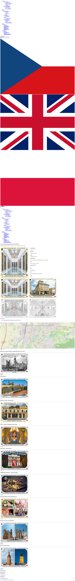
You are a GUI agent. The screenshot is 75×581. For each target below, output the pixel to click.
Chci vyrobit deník (8, 8)
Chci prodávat (7, 7)
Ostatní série (7, 16)
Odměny (7, 21)
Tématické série (8, 223)
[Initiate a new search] (73, 323)
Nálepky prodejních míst (9, 230)
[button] (1, 323)
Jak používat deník (8, 2)
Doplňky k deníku (8, 226)
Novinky (3, 23)
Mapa (3, 9)
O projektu (3, 24)
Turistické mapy (8, 20)
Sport (6, 14)
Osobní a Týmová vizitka (9, 3)
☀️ (0, 38)
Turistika (7, 219)
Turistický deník (8, 18)
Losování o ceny (8, 5)
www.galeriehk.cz (32, 270)
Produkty (3, 10)
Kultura (7, 12)
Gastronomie (7, 13)
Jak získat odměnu (8, 4)
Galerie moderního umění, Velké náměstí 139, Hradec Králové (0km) (11, 320)
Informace (3, 30)
